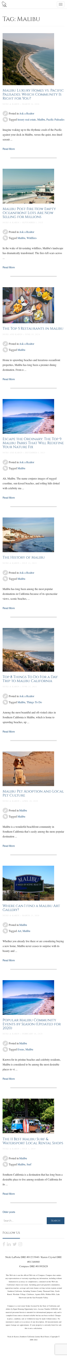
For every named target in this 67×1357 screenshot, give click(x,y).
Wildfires (32, 238)
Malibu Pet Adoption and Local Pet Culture (33, 793)
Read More (9, 149)
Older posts (9, 1212)
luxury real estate (27, 119)
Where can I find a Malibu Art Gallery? (31, 908)
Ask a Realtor (26, 113)
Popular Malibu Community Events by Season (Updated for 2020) (32, 1024)
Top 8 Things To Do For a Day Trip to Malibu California (30, 679)
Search (55, 1220)
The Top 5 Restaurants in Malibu (33, 328)
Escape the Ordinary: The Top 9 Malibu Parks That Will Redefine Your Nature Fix (33, 443)
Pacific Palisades (55, 119)
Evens (21, 1049)
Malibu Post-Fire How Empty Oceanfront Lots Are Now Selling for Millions (29, 213)
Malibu (41, 119)
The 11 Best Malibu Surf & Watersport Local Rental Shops (33, 1141)
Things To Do (34, 702)
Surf (29, 1164)
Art (19, 931)
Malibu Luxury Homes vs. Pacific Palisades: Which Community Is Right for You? (33, 94)
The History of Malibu (24, 557)
